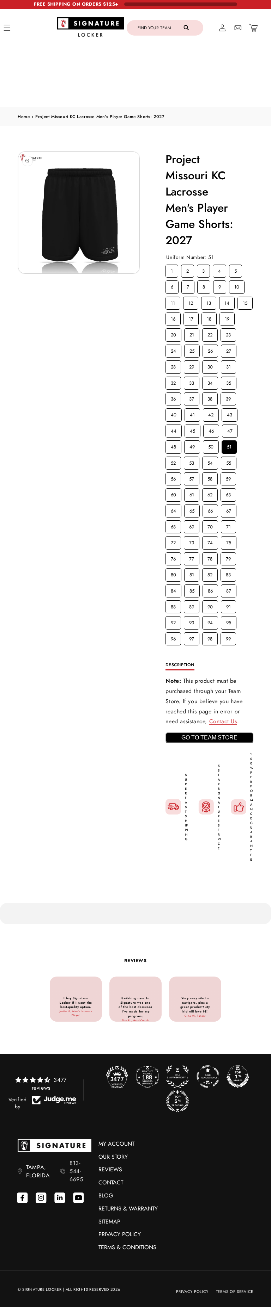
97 (191, 637)
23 (228, 333)
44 (173, 429)
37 (191, 397)
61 (191, 493)
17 (191, 317)
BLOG (105, 1195)
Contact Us (223, 721)
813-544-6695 (76, 1171)
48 (173, 445)
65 (192, 509)
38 (210, 397)
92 (173, 621)
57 (191, 477)
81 (191, 573)
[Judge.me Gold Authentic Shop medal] (177, 1076)
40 (173, 413)
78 (210, 557)
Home (24, 116)
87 (228, 589)
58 (210, 477)
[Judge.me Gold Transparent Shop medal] (208, 1076)
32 (173, 381)
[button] (165, 28)
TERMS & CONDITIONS (127, 1247)
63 (228, 493)
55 (228, 461)
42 (211, 413)
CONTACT (110, 1182)
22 (210, 333)
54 (210, 461)
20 (173, 333)
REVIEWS (110, 1169)
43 (230, 413)
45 (192, 429)
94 (210, 621)
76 (173, 557)
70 (210, 525)
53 (191, 461)
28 (173, 365)
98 (210, 637)
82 (210, 573)
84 (173, 589)
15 (245, 301)
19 (227, 317)
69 (191, 525)
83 (228, 573)
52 (173, 461)
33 (191, 381)
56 (173, 477)
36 (173, 397)
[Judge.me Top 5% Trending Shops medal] (177, 1101)
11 (173, 301)
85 (192, 589)
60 (173, 493)
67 (228, 509)
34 (210, 381)
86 (210, 589)
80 (173, 573)
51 (229, 445)
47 (230, 429)
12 (190, 301)
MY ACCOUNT (116, 1144)
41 (192, 413)
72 (173, 541)
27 (228, 349)
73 (191, 541)
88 (173, 605)
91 (228, 605)
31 (228, 365)
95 (228, 621)
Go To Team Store (209, 738)
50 (211, 445)
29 (191, 365)
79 (228, 557)
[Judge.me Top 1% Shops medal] (238, 1076)
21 (191, 333)
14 (226, 301)
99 (228, 637)
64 (173, 509)
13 (208, 301)
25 (192, 349)
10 (236, 285)
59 (228, 477)
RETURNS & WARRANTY (128, 1208)
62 (210, 493)
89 (191, 605)
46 (211, 429)
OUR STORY (113, 1157)
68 (173, 525)
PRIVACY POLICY (119, 1234)
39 (228, 397)
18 (209, 317)
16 (173, 317)
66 (210, 509)
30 (210, 365)
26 (210, 349)
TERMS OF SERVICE (234, 1291)
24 (173, 349)
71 (228, 525)
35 (228, 381)
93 (191, 621)
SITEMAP (109, 1222)
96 (173, 637)
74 (210, 541)
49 (192, 445)
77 (191, 557)
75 (228, 541)
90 (210, 605)
